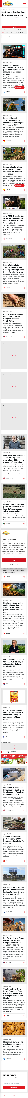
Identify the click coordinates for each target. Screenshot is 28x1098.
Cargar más (14, 1065)
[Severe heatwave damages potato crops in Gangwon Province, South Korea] (14, 315)
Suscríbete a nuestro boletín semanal (12, 1078)
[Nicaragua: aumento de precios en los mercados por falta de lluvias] (14, 1040)
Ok (14, 560)
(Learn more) (24, 17)
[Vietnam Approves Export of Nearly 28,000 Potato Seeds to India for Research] (14, 839)
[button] (26, 759)
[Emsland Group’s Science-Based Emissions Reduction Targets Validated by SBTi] (14, 119)
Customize (13, 564)
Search (14, 1097)
